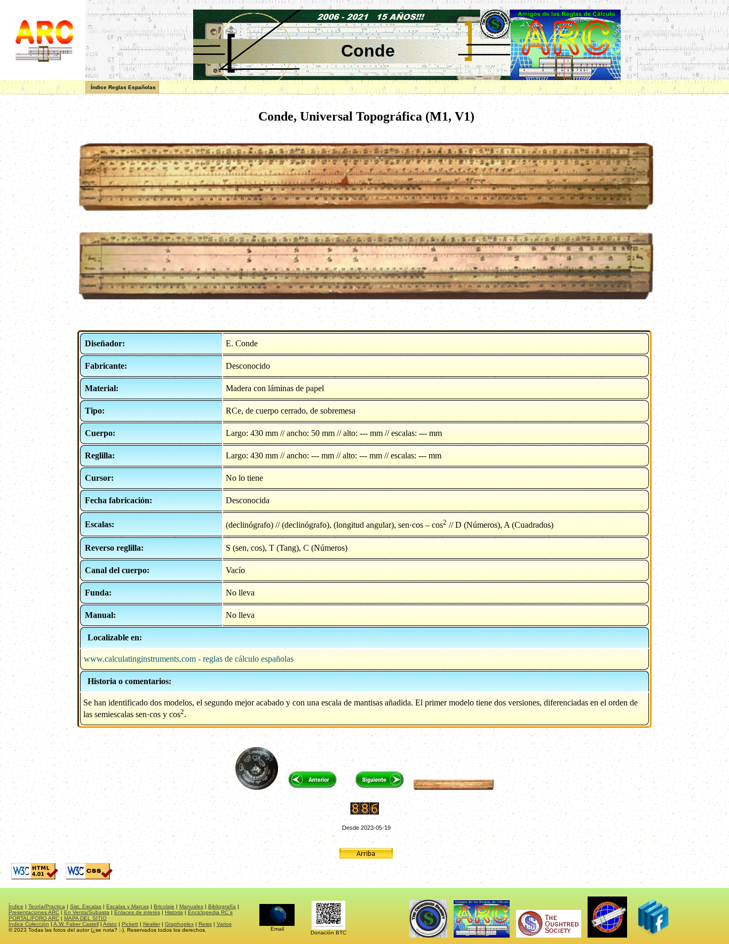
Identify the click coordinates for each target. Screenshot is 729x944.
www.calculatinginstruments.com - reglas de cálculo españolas (189, 658)
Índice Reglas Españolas (123, 87)
